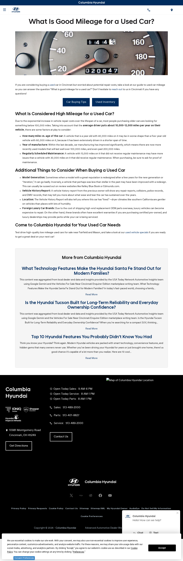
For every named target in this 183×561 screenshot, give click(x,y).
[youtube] (110, 495)
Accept (162, 548)
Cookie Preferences (92, 516)
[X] (71, 495)
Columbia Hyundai (66, 528)
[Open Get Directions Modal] (171, 9)
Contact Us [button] (61, 436)
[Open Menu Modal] (4, 9)
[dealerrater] (91, 495)
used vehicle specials (136, 232)
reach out (117, 89)
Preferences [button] (78, 552)
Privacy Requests (37, 509)
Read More (91, 294)
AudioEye (134, 509)
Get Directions (18, 445)
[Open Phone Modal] (148, 9)
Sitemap (84, 509)
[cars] (81, 495)
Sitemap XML (98, 509)
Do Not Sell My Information (156, 509)
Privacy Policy (18, 509)
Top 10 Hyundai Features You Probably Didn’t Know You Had (91, 337)
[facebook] (100, 495)
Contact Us (71, 509)
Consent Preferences (24, 558)
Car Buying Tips (76, 102)
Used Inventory (105, 102)
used (52, 85)
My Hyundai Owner (117, 509)
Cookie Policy (56, 509)
